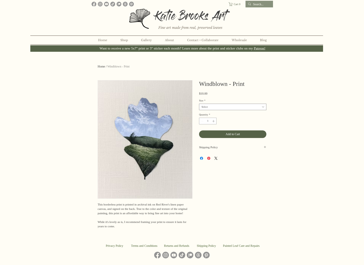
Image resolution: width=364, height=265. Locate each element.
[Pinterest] (131, 4)
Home (101, 66)
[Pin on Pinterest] (208, 158)
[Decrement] (202, 121)
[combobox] (232, 107)
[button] (236, 4)
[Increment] (214, 121)
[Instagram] (100, 4)
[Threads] (125, 4)
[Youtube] (106, 4)
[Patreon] (119, 4)
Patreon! (259, 48)
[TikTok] (112, 4)
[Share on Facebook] (201, 158)
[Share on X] (216, 158)
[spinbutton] (208, 121)
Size (202, 100)
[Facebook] (94, 4)
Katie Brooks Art (190, 17)
